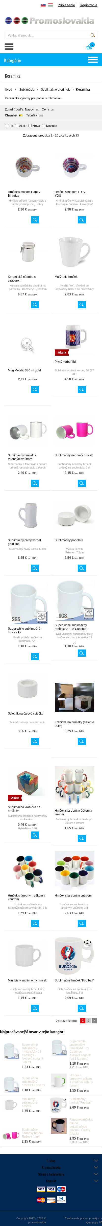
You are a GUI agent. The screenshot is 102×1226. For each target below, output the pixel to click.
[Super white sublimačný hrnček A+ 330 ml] (11, 1091)
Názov (29, 109)
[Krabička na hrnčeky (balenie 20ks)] (74, 718)
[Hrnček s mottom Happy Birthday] (28, 188)
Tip (11, 126)
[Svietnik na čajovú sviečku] (28, 709)
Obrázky (11, 115)
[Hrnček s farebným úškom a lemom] (74, 806)
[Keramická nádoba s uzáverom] (28, 273)
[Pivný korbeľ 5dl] (74, 358)
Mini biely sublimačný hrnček (29, 1102)
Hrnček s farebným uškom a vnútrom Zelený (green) (81, 1080)
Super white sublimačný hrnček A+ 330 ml (33, 1082)
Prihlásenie (66, 5)
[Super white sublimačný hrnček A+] (28, 624)
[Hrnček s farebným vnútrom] (74, 891)
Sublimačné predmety (55, 89)
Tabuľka (31, 115)
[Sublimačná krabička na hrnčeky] (28, 803)
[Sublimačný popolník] (74, 536)
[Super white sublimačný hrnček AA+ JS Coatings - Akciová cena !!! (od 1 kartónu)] (59, 1054)
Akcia (22, 126)
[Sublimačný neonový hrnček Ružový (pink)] (11, 1143)
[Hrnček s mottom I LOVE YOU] (74, 188)
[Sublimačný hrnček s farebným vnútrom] (28, 451)
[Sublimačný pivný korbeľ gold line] (28, 536)
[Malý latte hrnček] (74, 273)
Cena (45, 109)
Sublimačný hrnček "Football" (81, 1100)
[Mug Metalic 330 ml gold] (28, 366)
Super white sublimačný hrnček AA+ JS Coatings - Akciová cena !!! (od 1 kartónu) (80, 1050)
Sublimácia (26, 89)
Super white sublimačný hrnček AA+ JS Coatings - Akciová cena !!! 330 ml (32, 1053)
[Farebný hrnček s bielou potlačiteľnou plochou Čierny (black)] (59, 1133)
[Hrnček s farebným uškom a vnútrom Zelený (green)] (59, 1088)
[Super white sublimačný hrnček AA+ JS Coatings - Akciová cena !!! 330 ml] (11, 1058)
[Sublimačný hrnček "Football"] (74, 976)
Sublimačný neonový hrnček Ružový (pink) (32, 1133)
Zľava (36, 126)
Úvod (8, 89)
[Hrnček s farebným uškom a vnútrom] (28, 891)
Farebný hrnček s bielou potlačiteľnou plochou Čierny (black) (81, 1126)
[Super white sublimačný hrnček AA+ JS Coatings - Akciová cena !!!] (74, 621)
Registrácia (88, 5)
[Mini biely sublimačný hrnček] (28, 976)
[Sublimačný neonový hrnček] (74, 451)
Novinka (51, 126)
